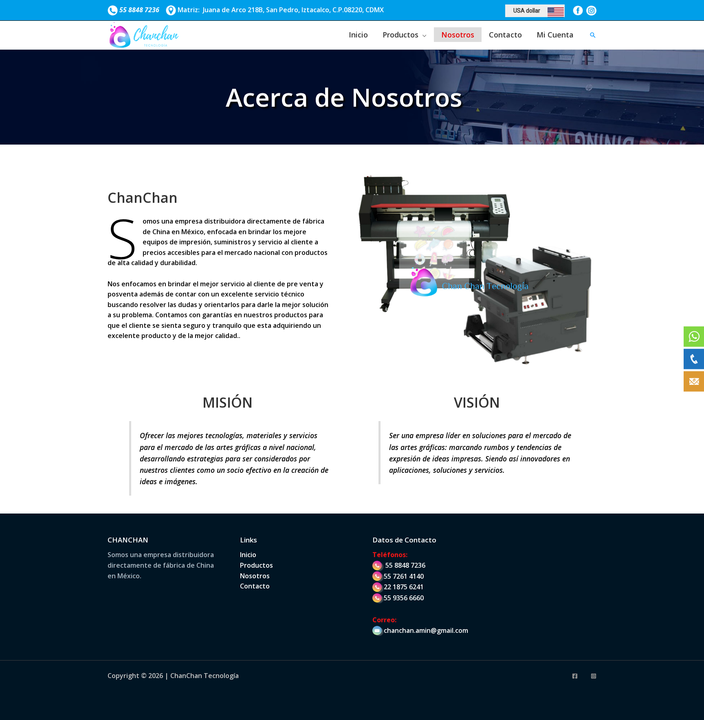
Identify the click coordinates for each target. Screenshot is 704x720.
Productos (400, 35)
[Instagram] (593, 676)
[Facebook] (575, 676)
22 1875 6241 (404, 586)
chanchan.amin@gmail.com (426, 630)
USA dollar (526, 10)
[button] (592, 35)
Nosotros (457, 35)
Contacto (505, 35)
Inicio (358, 35)
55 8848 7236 (405, 565)
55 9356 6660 (404, 597)
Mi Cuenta (555, 35)
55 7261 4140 (404, 576)
